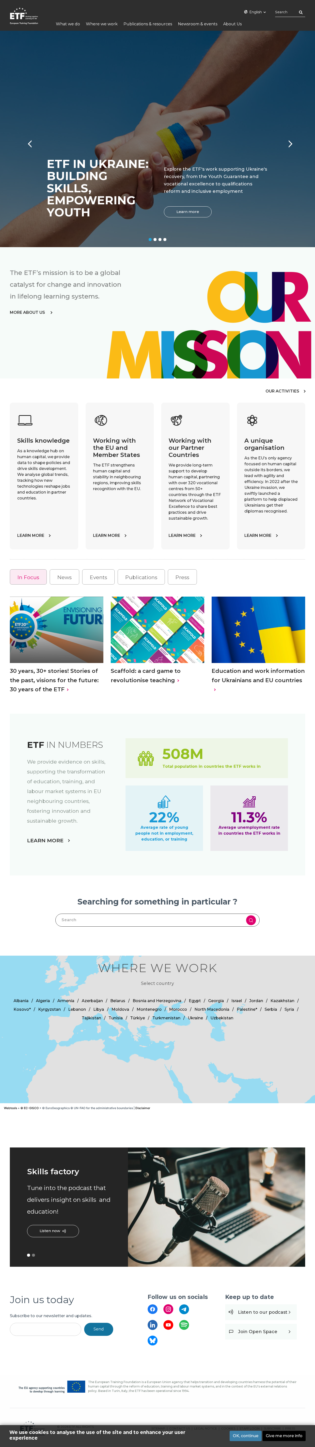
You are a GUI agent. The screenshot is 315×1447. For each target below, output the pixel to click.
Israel (236, 1000)
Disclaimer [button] (142, 1108)
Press (182, 577)
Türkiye (137, 1018)
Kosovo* (22, 1009)
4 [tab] (164, 239)
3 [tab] (159, 239)
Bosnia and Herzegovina (157, 1000)
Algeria (43, 1000)
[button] (199, 1029)
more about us (28, 312)
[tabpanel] (157, 139)
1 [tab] (150, 239)
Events (98, 577)
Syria (289, 1009)
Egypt (195, 1000)
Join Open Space (257, 1331)
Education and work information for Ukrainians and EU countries (258, 675)
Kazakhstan (282, 1000)
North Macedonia (211, 1009)
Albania (21, 1000)
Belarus (117, 1000)
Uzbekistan (221, 1018)
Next (287, 141)
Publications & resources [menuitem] (148, 24)
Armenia (65, 1000)
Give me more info (284, 1435)
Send (99, 1329)
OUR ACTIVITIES (282, 391)
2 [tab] (155, 239)
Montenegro (149, 1009)
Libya (98, 1009)
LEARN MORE (30, 535)
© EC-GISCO (29, 1108)
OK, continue (245, 1435)
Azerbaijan (92, 1000)
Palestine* (247, 1009)
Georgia (216, 1000)
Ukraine (195, 1018)
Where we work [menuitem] (102, 24)
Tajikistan (91, 1018)
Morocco (178, 1009)
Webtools (10, 1108)
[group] (157, 1029)
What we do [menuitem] (68, 24)
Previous (27, 141)
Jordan (256, 1000)
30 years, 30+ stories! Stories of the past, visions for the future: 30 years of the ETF (54, 680)
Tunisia (116, 1018)
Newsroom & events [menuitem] (197, 24)
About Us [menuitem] (232, 24)
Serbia (271, 1009)
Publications (141, 577)
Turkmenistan (166, 1018)
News (64, 577)
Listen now (50, 1230)
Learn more (187, 211)
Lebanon (77, 1009)
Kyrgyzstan (49, 1009)
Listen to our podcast (262, 1312)
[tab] (28, 577)
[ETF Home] (29, 19)
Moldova (120, 1009)
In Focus (28, 577)
